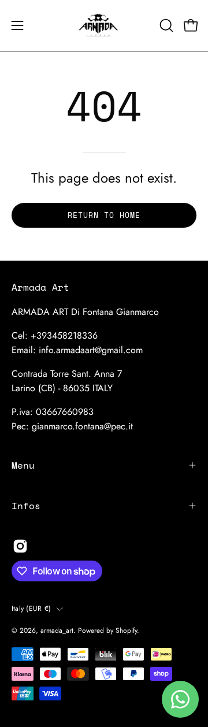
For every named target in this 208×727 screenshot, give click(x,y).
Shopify (126, 630)
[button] (165, 25)
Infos (26, 506)
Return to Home (104, 215)
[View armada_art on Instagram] (20, 546)
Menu (23, 465)
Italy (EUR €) (31, 608)
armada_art (56, 630)
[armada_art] (104, 25)
